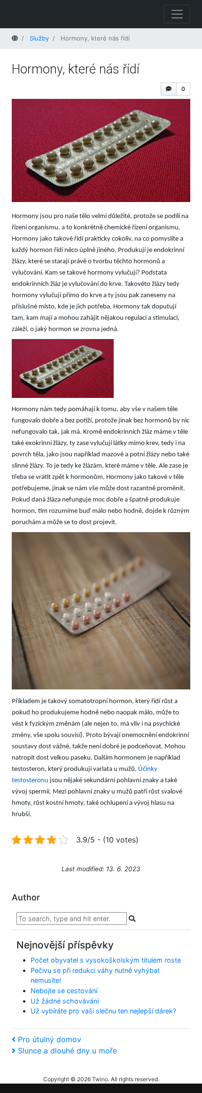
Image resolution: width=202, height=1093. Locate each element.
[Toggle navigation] (177, 14)
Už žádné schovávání (65, 1001)
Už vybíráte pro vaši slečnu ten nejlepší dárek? (103, 1011)
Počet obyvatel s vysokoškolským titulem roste (106, 960)
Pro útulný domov (49, 1039)
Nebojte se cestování (64, 991)
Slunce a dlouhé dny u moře (67, 1050)
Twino (100, 1079)
